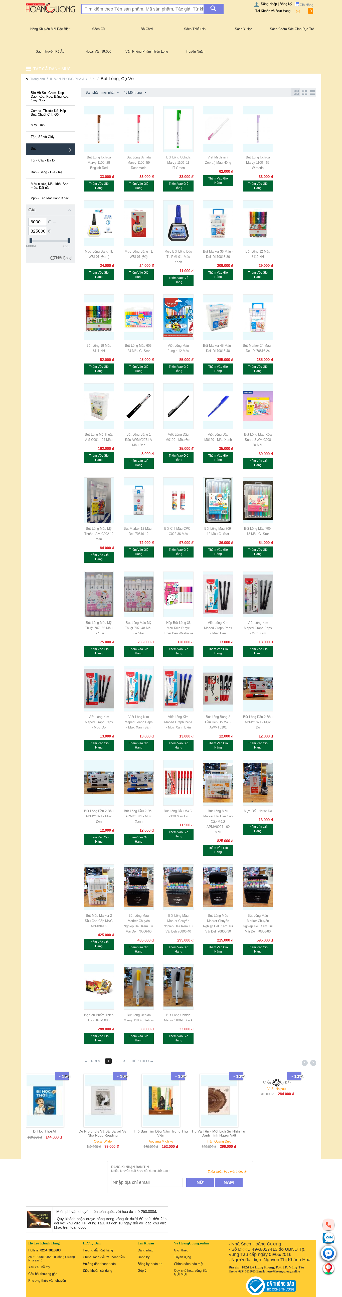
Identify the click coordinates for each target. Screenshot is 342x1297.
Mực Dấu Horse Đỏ (258, 811)
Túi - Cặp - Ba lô (43, 160)
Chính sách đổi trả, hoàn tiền (104, 1257)
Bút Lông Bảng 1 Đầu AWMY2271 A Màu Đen (138, 440)
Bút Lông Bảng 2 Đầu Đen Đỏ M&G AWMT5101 (218, 722)
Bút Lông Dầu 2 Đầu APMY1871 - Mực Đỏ (257, 722)
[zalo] (328, 1237)
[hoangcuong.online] (50, 8)
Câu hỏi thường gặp (42, 1274)
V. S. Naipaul (229, 1089)
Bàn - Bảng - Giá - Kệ (46, 172)
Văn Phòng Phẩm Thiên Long (146, 51)
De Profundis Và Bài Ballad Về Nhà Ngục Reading (55, 1133)
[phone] (328, 1224)
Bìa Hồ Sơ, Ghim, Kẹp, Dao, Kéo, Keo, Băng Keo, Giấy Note (50, 96)
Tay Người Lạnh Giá (287, 1083)
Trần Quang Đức (171, 1141)
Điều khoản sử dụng (97, 1270)
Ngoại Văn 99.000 (98, 51)
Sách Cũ (98, 29)
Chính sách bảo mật (188, 1264)
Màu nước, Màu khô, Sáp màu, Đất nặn (49, 186)
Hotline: (44, 1250)
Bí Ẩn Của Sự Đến (229, 1083)
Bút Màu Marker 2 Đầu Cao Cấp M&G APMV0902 (99, 921)
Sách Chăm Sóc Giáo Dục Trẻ (292, 29)
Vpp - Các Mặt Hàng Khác (50, 198)
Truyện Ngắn (195, 51)
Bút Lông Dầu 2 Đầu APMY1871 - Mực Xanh (138, 816)
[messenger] (328, 1253)
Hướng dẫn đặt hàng (98, 1250)
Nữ (200, 1182)
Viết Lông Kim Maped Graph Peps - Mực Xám (258, 628)
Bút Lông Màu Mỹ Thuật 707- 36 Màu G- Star (98, 628)
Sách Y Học (243, 29)
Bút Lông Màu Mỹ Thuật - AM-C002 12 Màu (98, 534)
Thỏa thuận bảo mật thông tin (228, 1171)
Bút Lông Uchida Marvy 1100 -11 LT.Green (178, 162)
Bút (92, 79)
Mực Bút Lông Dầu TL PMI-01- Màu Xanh (178, 257)
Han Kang (287, 1089)
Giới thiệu (181, 1250)
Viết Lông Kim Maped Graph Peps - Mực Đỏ (99, 722)
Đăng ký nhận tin (150, 1264)
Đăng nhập (145, 1250)
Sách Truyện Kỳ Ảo (50, 51)
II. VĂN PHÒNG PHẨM (67, 79)
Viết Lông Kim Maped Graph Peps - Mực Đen (218, 628)
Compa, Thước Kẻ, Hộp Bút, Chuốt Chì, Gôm (48, 112)
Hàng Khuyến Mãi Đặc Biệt (50, 29)
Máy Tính (38, 125)
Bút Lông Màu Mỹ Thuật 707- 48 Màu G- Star (138, 628)
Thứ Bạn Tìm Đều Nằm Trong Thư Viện (112, 1133)
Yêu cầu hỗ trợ (39, 1267)
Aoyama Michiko (113, 1141)
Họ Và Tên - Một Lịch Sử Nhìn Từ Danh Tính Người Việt (171, 1133)
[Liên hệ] (328, 1268)
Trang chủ (37, 79)
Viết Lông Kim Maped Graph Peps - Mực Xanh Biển (178, 722)
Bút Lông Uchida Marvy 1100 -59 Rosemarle (139, 162)
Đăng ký (144, 1257)
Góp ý (142, 1270)
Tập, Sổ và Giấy (43, 137)
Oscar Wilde (55, 1141)
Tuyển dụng (182, 1257)
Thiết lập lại (63, 258)
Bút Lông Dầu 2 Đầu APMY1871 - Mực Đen (98, 816)
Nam (229, 1182)
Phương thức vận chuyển (47, 1280)
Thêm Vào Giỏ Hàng (99, 186)
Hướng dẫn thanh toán (99, 1264)
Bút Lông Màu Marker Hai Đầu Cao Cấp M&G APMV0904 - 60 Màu (218, 821)
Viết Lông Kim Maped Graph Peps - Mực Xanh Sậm (139, 722)
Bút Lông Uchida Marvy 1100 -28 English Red (99, 162)
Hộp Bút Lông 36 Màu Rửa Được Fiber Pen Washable (178, 628)
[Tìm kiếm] (213, 9)
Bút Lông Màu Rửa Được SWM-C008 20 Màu (258, 440)
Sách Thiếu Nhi (195, 29)
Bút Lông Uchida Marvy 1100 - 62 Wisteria (258, 162)
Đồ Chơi (147, 29)
